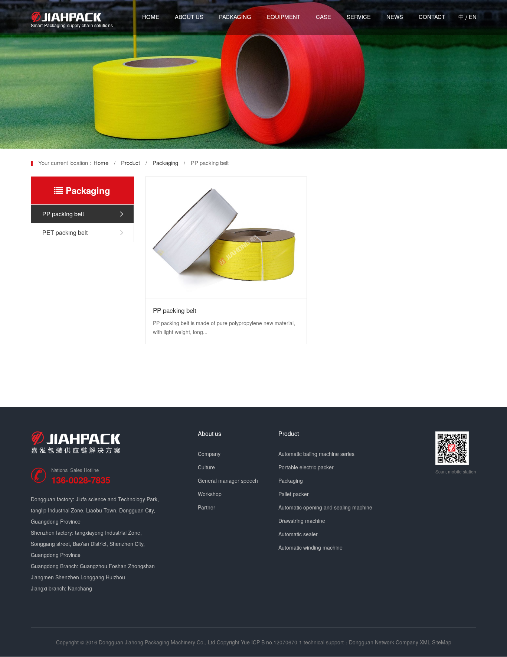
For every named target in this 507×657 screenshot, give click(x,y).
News (394, 16)
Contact (432, 16)
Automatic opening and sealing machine (325, 507)
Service (359, 16)
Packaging (235, 16)
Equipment (283, 16)
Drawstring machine (301, 520)
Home (150, 16)
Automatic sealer (298, 534)
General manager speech (228, 480)
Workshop (210, 494)
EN (473, 16)
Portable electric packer (306, 467)
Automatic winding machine (310, 547)
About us (189, 16)
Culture (206, 467)
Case (323, 16)
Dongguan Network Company (383, 642)
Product (130, 162)
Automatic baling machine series (316, 453)
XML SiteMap (435, 642)
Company (209, 453)
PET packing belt (65, 232)
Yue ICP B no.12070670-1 (271, 642)
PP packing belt (63, 214)
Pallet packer (293, 494)
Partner (206, 507)
